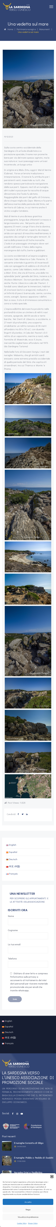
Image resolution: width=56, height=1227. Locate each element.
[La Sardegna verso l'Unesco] (17, 7)
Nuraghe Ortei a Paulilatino (28, 1172)
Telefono (12, 958)
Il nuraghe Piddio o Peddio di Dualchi (33, 1157)
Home (9, 29)
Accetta (28, 1202)
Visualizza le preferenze (28, 1217)
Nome (11, 916)
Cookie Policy (22, 1223)
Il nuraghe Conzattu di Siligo (28, 1142)
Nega (28, 1209)
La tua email (14, 944)
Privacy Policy (33, 1223)
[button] (52, 1176)
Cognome (13, 930)
